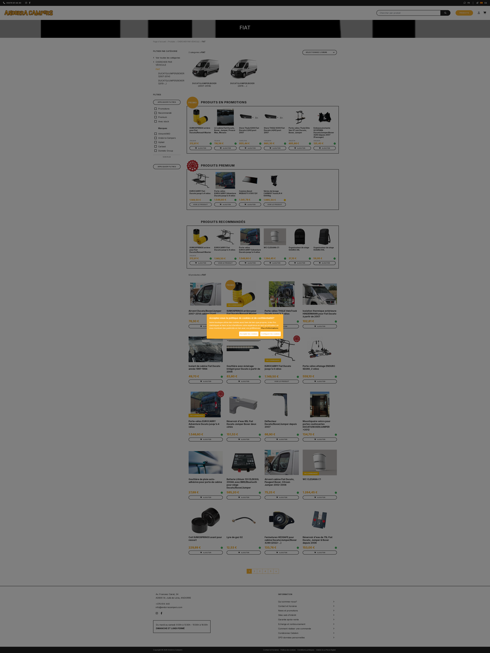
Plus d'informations (269, 328)
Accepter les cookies (249, 334)
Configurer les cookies (270, 334)
